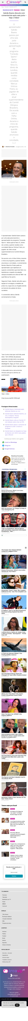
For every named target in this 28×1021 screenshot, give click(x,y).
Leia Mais (11, 1005)
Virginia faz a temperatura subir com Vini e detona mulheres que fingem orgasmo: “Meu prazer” (17, 846)
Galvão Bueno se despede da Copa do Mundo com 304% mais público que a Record (15, 433)
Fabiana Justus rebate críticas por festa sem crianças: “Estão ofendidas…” (16, 858)
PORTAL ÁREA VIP (5, 949)
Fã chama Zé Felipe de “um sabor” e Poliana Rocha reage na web (16, 813)
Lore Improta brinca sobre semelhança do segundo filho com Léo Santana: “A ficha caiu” (17, 824)
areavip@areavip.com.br (14, 994)
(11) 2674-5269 (14, 996)
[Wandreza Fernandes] (3, 146)
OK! (17, 1005)
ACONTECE (4, 928)
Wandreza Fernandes (10, 146)
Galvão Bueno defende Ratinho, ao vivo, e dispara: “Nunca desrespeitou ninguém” (15, 415)
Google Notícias (10, 449)
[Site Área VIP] (14, 2)
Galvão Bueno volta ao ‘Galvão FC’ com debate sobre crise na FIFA (15, 421)
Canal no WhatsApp (11, 442)
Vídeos (23, 10)
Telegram (8, 445)
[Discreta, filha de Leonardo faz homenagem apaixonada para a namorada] (5, 831)
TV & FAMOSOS (4, 891)
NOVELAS (3, 910)
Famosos (16, 10)
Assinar (14, 876)
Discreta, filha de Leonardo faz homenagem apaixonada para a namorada (17, 835)
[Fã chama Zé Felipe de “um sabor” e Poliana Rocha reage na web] (5, 810)
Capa (2, 7)
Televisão (7, 7)
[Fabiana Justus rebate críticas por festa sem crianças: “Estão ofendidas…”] (5, 854)
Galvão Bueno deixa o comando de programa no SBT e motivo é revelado (15, 426)
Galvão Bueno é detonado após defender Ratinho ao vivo (14, 410)
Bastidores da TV (13, 7)
